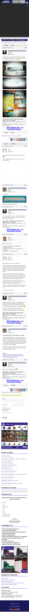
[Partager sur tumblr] (24, 140)
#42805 (25, 234)
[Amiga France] (14, 3)
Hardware (9, 42)
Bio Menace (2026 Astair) (8, 541)
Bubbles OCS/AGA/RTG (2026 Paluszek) (11, 544)
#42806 (25, 254)
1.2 (3, 503)
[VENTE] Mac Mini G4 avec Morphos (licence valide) (12, 583)
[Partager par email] (26, 140)
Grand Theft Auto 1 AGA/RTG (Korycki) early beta (14, 532)
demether (3, 592)
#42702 (25, 47)
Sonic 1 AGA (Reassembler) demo (8, 471)
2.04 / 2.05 (5, 506)
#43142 (25, 359)
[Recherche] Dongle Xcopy (7, 581)
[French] (10, 609)
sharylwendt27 (19, 596)
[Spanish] (15, 609)
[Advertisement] (14, 22)
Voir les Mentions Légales (14, 606)
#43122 (25, 326)
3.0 (3, 508)
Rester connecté (6, 408)
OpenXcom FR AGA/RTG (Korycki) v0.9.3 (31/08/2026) (14, 536)
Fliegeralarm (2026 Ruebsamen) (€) (9, 465)
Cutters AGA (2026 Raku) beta (7, 477)
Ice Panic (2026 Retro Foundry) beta (10, 542)
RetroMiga (15, 592)
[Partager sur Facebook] (12, 140)
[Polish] (19, 609)
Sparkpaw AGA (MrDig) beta (9, 533)
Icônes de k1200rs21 (5, 456)
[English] (12, 609)
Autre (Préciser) (6, 516)
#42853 (25, 293)
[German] (14, 609)
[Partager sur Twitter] (14, 140)
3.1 (3, 509)
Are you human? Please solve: (6, 410)
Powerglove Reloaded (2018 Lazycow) (9, 480)
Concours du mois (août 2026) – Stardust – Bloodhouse (13, 459)
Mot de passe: (4, 405)
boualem (11, 592)
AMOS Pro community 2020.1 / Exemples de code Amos (13, 474)
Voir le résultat (14, 519)
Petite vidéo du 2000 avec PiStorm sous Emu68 (11, 483)
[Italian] (17, 609)
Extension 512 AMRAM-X (6, 462)
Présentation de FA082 (6, 468)
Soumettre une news (14, 603)
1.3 (3, 505)
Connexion (5, 417)
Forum (2, 42)
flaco (7, 592)
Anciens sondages (14, 522)
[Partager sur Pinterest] (19, 140)
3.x (3, 511)
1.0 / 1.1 (5, 502)
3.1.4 (4, 513)
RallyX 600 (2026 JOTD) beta (8, 535)
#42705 (25, 146)
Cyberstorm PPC (5, 578)
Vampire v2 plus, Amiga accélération (9, 584)
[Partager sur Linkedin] (22, 140)
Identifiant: (4, 398)
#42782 (25, 206)
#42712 (25, 185)
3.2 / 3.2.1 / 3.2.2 (6, 514)
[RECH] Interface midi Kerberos (8, 580)
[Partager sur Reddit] (17, 140)
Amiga (6, 42)
